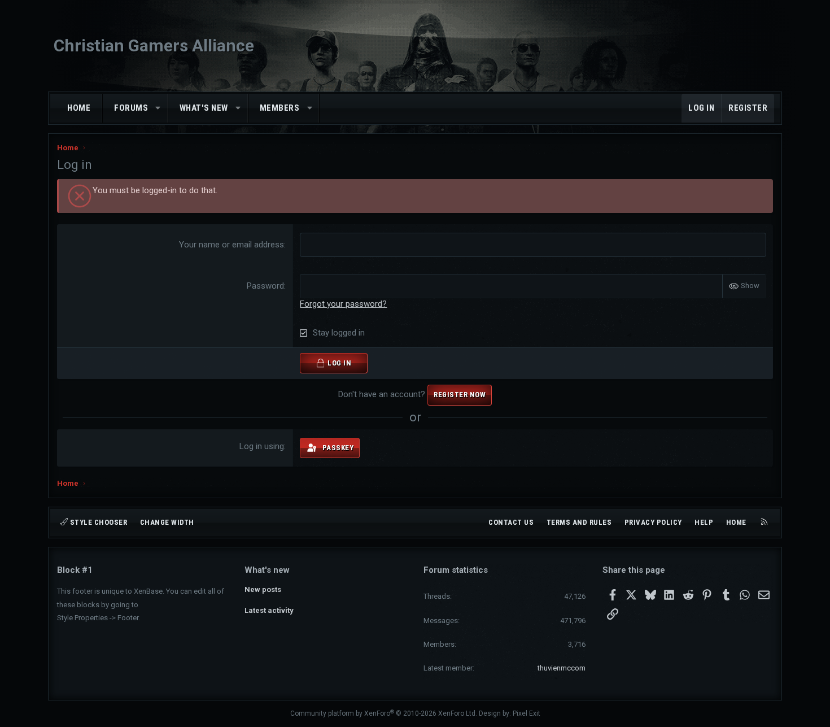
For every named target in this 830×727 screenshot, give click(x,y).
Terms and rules (579, 522)
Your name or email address (231, 245)
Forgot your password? (343, 304)
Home (78, 108)
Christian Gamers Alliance (154, 45)
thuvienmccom (562, 668)
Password (265, 286)
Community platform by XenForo (383, 713)
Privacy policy (653, 522)
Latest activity (269, 610)
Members (280, 108)
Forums (131, 108)
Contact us (511, 522)
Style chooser (97, 522)
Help (703, 522)
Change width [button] (167, 522)
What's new (204, 108)
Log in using (261, 446)
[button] (158, 108)
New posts (262, 589)
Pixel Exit (526, 713)
